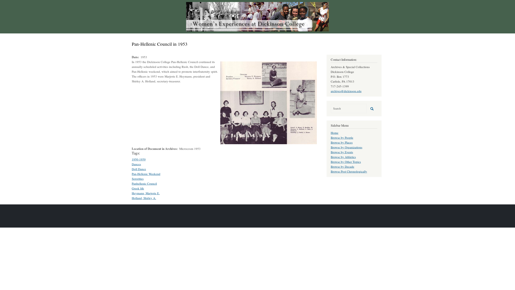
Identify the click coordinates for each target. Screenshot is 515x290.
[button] (268, 102)
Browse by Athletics (343, 157)
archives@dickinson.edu (346, 91)
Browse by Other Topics (346, 162)
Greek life (138, 188)
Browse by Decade (342, 167)
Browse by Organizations (346, 147)
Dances (136, 164)
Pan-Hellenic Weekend (146, 174)
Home (334, 133)
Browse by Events (342, 152)
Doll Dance (139, 169)
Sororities (138, 179)
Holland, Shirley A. (144, 198)
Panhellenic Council (144, 183)
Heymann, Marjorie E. (146, 193)
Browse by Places (342, 142)
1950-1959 (139, 159)
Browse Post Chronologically (349, 171)
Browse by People (342, 138)
